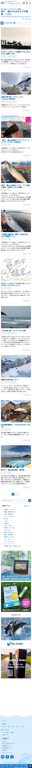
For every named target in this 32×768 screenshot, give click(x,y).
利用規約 (4, 750)
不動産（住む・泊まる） (11, 546)
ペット (6, 530)
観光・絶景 (7, 534)
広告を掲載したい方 (7, 748)
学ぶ (23, 726)
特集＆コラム (5, 734)
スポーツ (7, 525)
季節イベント (8, 528)
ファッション (8, 541)
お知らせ (4, 741)
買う (13, 726)
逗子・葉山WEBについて (8, 743)
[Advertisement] (16, 696)
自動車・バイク (8, 509)
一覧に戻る (26, 506)
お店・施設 (7, 514)
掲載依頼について (6, 745)
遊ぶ (9, 726)
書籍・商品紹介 (8, 512)
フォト (6, 539)
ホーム (4, 720)
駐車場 (12, 732)
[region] (14, 766)
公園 (5, 523)
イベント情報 (5, 732)
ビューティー (8, 544)
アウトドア (7, 516)
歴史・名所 (7, 532)
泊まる (18, 726)
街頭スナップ (8, 537)
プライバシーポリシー (7, 752)
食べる (3, 726)
